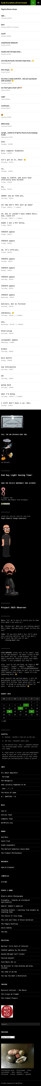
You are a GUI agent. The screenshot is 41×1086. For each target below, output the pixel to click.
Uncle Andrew (6, 928)
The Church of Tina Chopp (11, 916)
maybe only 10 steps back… (11, 52)
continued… (5, 106)
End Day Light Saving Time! (16, 475)
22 (31, 711)
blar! (3, 25)
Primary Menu (38, 2)
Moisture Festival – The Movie (13, 990)
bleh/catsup (6, 331)
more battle (6, 358)
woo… (3, 322)
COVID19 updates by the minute (13, 950)
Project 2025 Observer (13, 607)
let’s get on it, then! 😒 (13, 160)
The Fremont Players (9, 998)
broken (4, 349)
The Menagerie (6, 781)
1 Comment (15, 27)
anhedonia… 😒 (7, 313)
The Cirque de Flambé (10, 994)
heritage (5, 777)
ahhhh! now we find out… (12, 196)
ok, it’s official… (10, 250)
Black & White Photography (12, 896)
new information (8, 367)
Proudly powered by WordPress (12, 1083)
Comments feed (6, 819)
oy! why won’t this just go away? (17, 205)
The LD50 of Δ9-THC (9, 972)
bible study (5, 124)
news (3, 142)
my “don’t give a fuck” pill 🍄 (11, 88)
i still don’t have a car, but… (16, 403)
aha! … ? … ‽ (7, 788)
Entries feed (6, 815)
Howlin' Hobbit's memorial (12, 906)
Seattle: (4, 734)
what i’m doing (8, 394)
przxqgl (4, 882)
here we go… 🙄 (7, 70)
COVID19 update (8, 232)
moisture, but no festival (13, 304)
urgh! (3, 97)
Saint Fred (5, 841)
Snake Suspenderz (8, 845)
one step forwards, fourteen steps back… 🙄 (17, 61)
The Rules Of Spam (8, 792)
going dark (6, 385)
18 (9, 711)
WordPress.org (6, 823)
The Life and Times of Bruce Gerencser (17, 920)
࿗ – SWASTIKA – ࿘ (8, 796)
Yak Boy (4, 932)
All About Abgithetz (9, 773)
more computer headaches (12, 151)
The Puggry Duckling (9, 924)
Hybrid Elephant (7, 867)
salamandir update (9, 340)
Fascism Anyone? (7, 958)
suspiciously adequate (9, 43)
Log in (3, 811)
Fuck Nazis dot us (8, 962)
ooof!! (3, 34)
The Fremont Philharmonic (11, 853)
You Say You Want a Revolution (13, 976)
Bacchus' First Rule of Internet (14, 946)
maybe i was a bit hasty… (13, 223)
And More (4, 837)
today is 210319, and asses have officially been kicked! (16, 179)
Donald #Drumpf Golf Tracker (13, 954)
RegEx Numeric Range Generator (13, 518)
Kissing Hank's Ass (12, 640)
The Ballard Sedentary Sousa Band (15, 849)
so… (2, 169)
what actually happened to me (13, 785)
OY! (2, 376)
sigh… (3, 16)
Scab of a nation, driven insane (14, 2)
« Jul (4, 721)
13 (20, 708)
